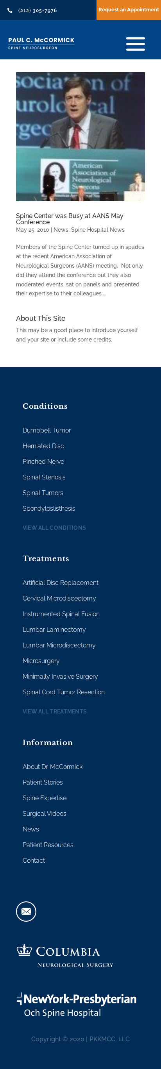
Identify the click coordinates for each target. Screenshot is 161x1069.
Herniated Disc (43, 446)
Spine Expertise (44, 798)
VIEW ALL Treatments (55, 711)
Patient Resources (48, 845)
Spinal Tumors (43, 493)
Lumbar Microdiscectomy (59, 645)
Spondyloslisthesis (49, 508)
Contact (34, 860)
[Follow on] (26, 911)
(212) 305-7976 (37, 10)
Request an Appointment (128, 10)
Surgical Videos (44, 813)
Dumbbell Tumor (47, 430)
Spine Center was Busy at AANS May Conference (69, 219)
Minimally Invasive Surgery (60, 676)
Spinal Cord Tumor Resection (64, 692)
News (61, 230)
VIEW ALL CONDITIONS (54, 528)
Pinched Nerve (43, 461)
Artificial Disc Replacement (60, 582)
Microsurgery (41, 661)
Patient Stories (43, 782)
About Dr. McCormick (52, 766)
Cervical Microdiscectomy (59, 598)
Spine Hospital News (98, 230)
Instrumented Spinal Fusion (61, 614)
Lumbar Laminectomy (54, 629)
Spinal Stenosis (44, 477)
